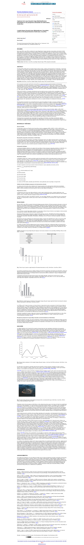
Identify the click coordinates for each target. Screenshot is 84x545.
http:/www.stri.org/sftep (21, 517)
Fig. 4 (31, 315)
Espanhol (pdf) (56, 21)
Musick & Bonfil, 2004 (47, 162)
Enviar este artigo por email (59, 31)
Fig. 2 (44, 277)
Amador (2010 (49, 336)
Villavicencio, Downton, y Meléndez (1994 (42, 371)
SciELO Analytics (57, 16)
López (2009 (19, 370)
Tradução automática (58, 30)
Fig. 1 (27, 222)
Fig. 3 (47, 311)
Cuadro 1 (48, 227)
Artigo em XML (56, 23)
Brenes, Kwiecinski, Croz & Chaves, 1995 (49, 430)
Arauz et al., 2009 (41, 426)
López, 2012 (53, 143)
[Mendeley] (53, 38)
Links (23, 473)
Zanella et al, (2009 (47, 368)
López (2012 (22, 432)
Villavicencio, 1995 (35, 332)
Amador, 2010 (30, 89)
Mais (55, 38)
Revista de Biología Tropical (25, 11)
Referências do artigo (58, 24)
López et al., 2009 (54, 162)
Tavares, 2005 (35, 160)
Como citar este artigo (58, 26)
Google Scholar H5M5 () (59, 17)
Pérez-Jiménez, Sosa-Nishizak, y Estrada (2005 (56, 434)
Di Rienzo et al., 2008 (43, 194)
